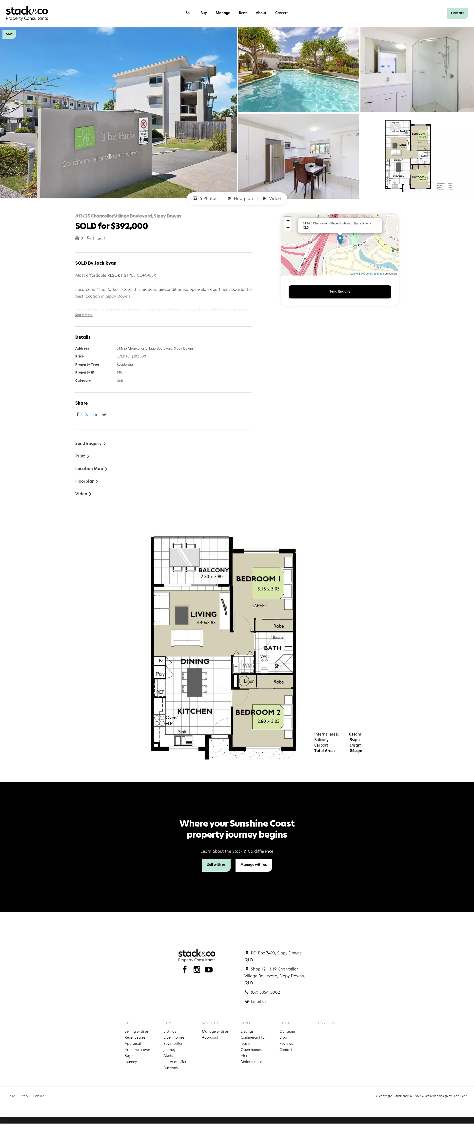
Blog (283, 1038)
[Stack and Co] (27, 13)
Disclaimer (38, 1096)
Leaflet (354, 273)
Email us (258, 1002)
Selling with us (137, 1032)
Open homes (173, 1038)
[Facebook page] (186, 971)
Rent (243, 13)
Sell (189, 13)
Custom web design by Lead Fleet (444, 1096)
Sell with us (216, 865)
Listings (169, 1032)
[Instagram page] (198, 971)
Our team (287, 1032)
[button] (82, 456)
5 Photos (207, 199)
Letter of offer (174, 1062)
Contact (457, 13)
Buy (203, 13)
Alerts (168, 1056)
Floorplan (243, 199)
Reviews (286, 1044)
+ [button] (288, 220)
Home (11, 1096)
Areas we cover (137, 1050)
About (261, 13)
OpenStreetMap (372, 273)
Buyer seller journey (134, 1059)
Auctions (170, 1068)
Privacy (23, 1096)
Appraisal (133, 1044)
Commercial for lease (253, 1041)
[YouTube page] (209, 971)
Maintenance (251, 1062)
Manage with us (253, 865)
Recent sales (135, 1038)
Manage (223, 13)
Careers (281, 13)
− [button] (288, 228)
